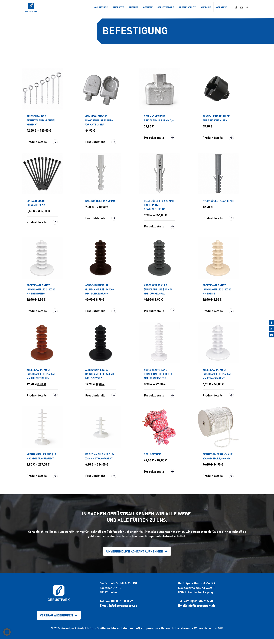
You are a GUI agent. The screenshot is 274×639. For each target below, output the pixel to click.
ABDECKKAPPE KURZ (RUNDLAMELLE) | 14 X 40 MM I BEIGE (217, 289)
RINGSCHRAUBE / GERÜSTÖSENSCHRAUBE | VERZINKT (41, 120)
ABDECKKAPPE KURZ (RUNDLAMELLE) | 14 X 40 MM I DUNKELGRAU (158, 289)
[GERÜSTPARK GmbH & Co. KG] (31, 7)
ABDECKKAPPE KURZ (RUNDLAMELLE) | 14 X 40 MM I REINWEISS (41, 289)
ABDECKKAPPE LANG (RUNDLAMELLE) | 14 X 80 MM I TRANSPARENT (158, 374)
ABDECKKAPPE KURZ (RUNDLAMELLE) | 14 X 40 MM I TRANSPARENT (217, 374)
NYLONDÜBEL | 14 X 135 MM (218, 200)
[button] (7, 632)
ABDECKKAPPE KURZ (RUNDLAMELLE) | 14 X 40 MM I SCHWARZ (99, 374)
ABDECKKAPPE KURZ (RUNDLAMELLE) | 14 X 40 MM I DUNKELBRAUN (99, 289)
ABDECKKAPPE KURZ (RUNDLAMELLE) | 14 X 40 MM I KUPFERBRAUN (41, 374)
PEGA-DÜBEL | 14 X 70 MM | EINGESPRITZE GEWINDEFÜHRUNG (159, 205)
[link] (42, 89)
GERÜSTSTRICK (152, 454)
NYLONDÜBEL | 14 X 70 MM (100, 200)
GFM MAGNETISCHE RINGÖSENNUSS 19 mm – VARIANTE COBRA (99, 120)
